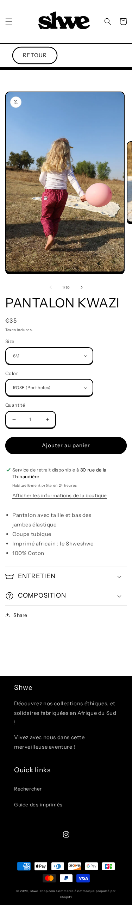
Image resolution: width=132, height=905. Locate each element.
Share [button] (20, 615)
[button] (9, 21)
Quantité (15, 405)
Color (11, 373)
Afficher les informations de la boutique (59, 495)
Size (9, 341)
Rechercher (28, 789)
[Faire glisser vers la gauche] (50, 287)
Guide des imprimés (38, 804)
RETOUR (35, 55)
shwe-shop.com (42, 891)
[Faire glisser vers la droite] (81, 287)
